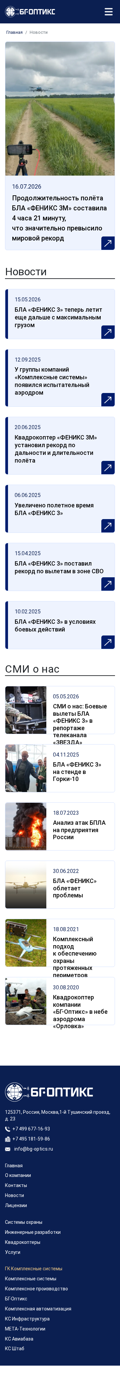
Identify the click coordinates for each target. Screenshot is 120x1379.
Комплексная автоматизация (38, 1308)
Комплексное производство (36, 1288)
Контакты (16, 1185)
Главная (14, 32)
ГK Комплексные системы (33, 1268)
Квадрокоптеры (22, 1242)
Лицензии (16, 1205)
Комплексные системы (30, 1278)
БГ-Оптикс (16, 1298)
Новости (14, 1195)
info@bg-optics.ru (33, 1149)
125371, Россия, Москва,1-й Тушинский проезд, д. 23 (57, 1115)
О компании (18, 1175)
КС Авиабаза (19, 1339)
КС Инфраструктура (27, 1318)
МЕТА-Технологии (25, 1329)
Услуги (12, 1252)
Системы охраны (23, 1222)
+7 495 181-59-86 (31, 1139)
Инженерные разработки (33, 1232)
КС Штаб (14, 1348)
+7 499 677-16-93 (31, 1128)
